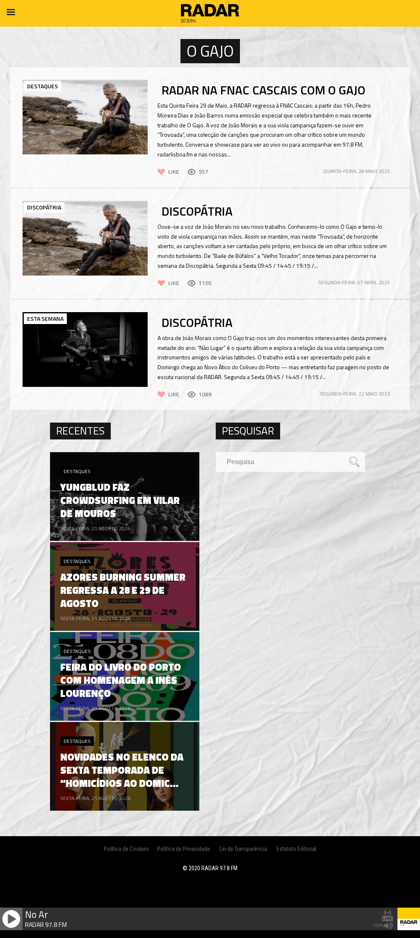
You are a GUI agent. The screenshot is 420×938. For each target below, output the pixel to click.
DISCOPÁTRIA (197, 211)
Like (173, 171)
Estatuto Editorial (296, 849)
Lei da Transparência (243, 849)
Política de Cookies (126, 849)
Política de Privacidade (183, 849)
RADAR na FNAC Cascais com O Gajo (263, 89)
